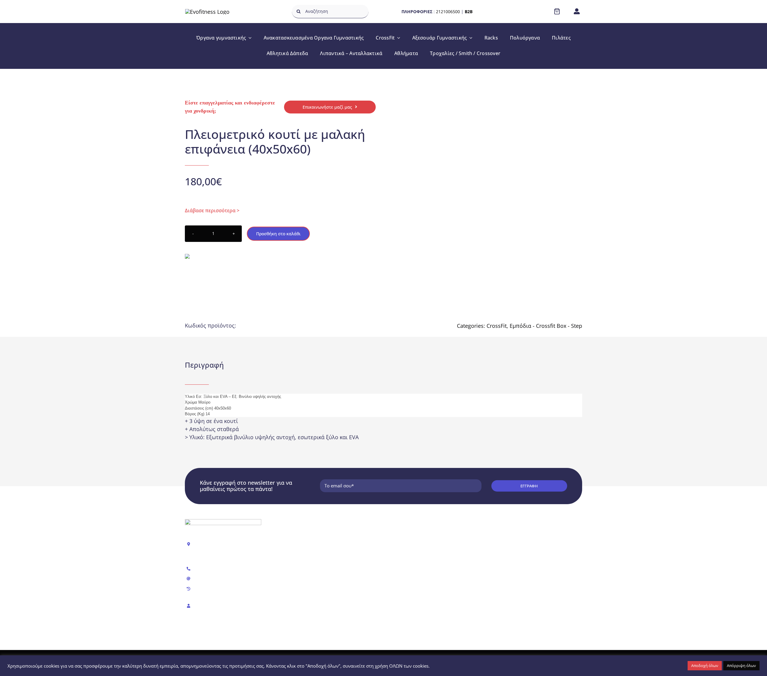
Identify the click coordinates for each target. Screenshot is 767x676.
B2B (468, 11)
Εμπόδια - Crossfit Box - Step (546, 325)
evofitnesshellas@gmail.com (223, 578)
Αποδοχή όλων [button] (704, 665)
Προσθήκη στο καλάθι (278, 234)
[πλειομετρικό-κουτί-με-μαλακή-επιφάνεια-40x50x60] (473, 178)
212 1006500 (207, 569)
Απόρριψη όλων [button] (741, 665)
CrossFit (497, 325)
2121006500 (448, 11)
